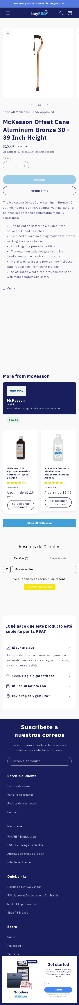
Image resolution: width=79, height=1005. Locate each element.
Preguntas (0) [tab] (58, 558)
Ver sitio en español (20, 795)
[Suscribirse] (67, 761)
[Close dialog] (74, 959)
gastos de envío (14, 152)
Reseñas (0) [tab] (21, 558)
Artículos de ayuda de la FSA (25, 853)
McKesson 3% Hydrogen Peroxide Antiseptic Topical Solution (18, 473)
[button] (7, 13)
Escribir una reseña (39, 587)
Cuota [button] (11, 288)
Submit (58, 989)
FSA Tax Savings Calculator (25, 845)
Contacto (13, 812)
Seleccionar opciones (20, 505)
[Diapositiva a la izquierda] (31, 105)
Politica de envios (18, 786)
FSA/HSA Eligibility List (22, 836)
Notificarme (40, 190)
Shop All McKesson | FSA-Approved (28, 112)
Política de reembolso (21, 803)
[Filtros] (7, 569)
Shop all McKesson (39, 523)
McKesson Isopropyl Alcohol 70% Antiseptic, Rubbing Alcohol (57, 473)
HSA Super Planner (19, 862)
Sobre (11, 937)
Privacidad (14, 945)
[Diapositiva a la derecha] (48, 105)
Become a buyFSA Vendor (24, 887)
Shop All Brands (17, 912)
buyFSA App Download (22, 904)
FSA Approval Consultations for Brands (32, 895)
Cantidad (8, 158)
